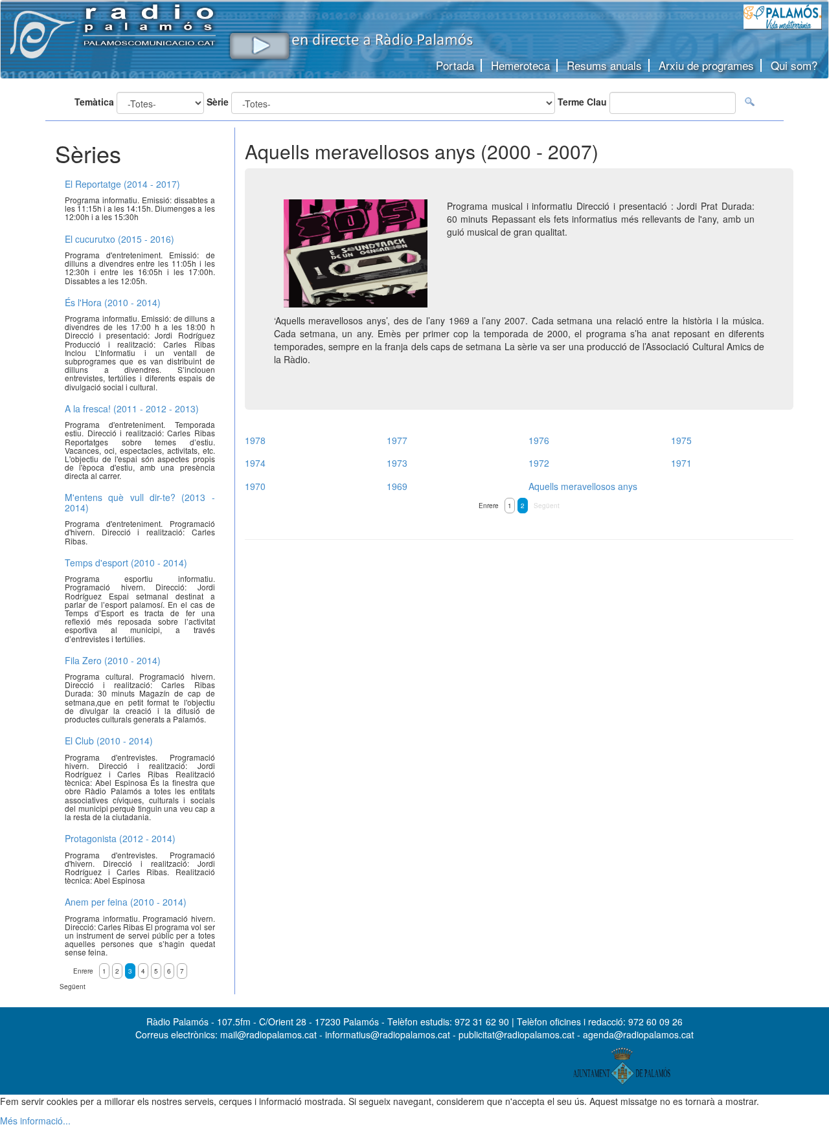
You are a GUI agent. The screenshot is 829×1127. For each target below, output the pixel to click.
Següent (547, 505)
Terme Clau (582, 101)
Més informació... (35, 1120)
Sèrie (218, 101)
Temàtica (94, 101)
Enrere (489, 505)
